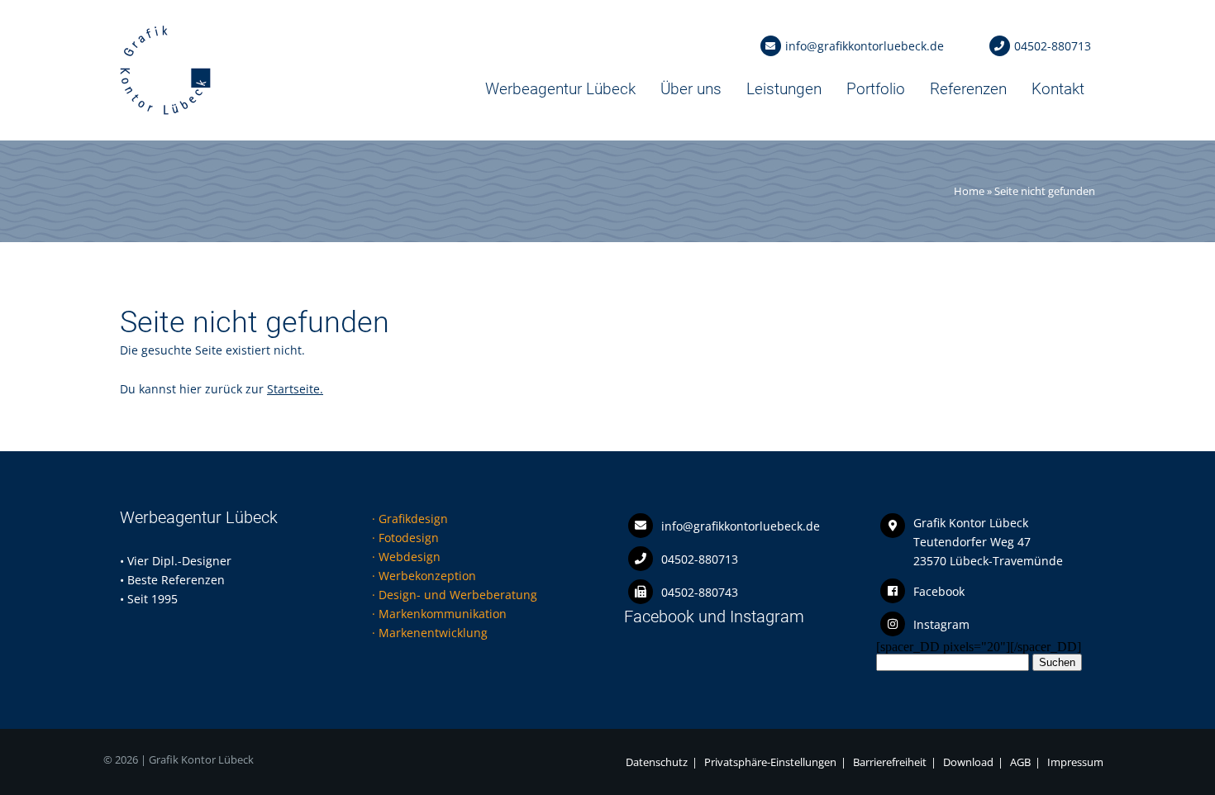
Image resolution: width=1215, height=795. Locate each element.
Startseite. (295, 389)
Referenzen (968, 88)
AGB (1020, 762)
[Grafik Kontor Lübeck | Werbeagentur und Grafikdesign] (165, 111)
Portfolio (875, 88)
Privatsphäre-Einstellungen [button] (770, 762)
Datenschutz (657, 762)
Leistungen (784, 88)
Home (969, 190)
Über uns (691, 88)
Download (968, 762)
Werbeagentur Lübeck (560, 88)
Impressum (1075, 762)
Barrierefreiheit (890, 762)
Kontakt (1058, 88)
